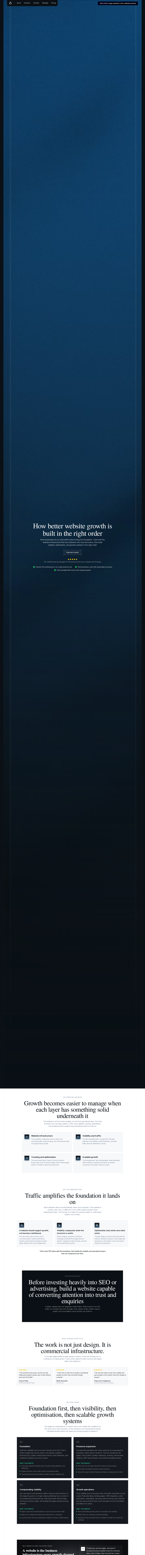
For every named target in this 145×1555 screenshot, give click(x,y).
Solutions (27, 3)
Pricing (53, 3)
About (19, 3)
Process (45, 3)
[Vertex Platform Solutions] (10, 3)
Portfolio (36, 3)
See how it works (72, 552)
